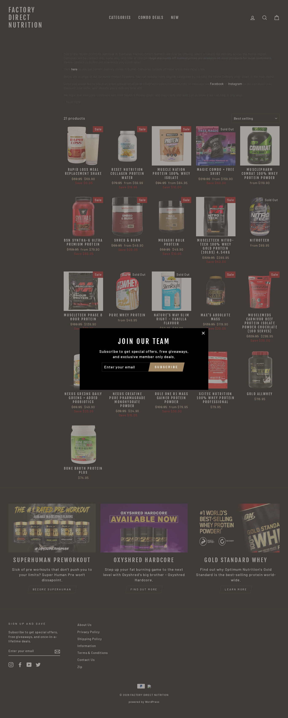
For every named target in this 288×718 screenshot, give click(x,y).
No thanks (144, 377)
